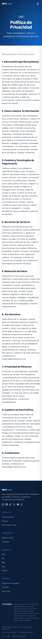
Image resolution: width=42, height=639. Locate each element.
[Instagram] (3, 504)
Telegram (5, 542)
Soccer (4, 570)
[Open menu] (37, 3)
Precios (5, 521)
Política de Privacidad (9, 632)
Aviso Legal (6, 636)
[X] (14, 504)
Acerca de (6, 591)
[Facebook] (7, 504)
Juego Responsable (19, 636)
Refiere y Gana (7, 538)
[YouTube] (18, 504)
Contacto (5, 587)
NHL (3, 566)
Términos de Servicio (26, 632)
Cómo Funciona (8, 517)
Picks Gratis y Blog (9, 525)
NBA (3, 562)
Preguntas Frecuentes (10, 583)
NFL (3, 558)
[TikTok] (10, 504)
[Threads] (22, 504)
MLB (3, 554)
